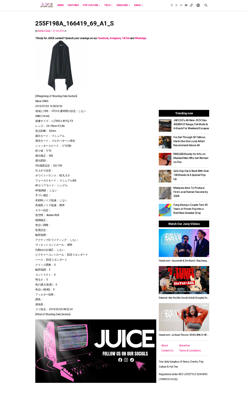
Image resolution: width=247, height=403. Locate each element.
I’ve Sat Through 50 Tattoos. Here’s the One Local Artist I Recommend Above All (189, 141)
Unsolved (122, 5)
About (164, 345)
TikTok (126, 38)
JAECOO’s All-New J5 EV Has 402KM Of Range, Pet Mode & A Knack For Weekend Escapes (191, 124)
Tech (107, 5)
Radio (137, 5)
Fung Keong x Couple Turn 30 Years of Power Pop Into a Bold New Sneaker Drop (190, 209)
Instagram (115, 38)
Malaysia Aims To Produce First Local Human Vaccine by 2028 (190, 192)
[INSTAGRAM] (181, 4)
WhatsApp (140, 38)
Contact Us (167, 350)
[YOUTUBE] (186, 4)
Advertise (184, 345)
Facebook (103, 38)
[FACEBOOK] (172, 4)
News (60, 5)
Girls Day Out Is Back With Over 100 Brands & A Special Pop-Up (191, 175)
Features (73, 5)
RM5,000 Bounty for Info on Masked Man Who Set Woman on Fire (190, 158)
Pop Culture (90, 5)
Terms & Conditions (190, 350)
